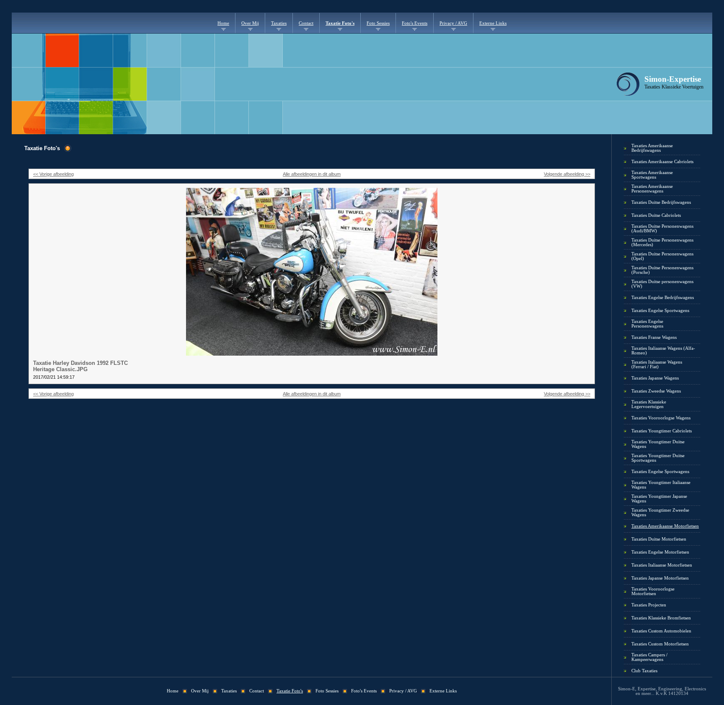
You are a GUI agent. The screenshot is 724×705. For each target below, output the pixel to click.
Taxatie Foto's (340, 23)
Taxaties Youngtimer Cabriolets (661, 431)
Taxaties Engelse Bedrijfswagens (662, 297)
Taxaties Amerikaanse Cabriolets (662, 161)
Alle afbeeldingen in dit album (312, 174)
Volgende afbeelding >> (567, 174)
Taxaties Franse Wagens (654, 337)
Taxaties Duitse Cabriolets (656, 215)
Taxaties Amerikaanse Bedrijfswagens (652, 148)
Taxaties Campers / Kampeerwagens (649, 657)
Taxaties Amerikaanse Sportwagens (652, 175)
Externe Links (493, 23)
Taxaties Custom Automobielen (661, 631)
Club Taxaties (644, 671)
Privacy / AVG (453, 23)
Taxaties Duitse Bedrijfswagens (661, 202)
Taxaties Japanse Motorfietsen (660, 578)
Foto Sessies (378, 23)
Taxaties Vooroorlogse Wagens (660, 418)
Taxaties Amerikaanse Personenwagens (652, 188)
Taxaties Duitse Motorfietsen (658, 539)
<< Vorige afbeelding (53, 174)
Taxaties (279, 23)
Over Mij (250, 23)
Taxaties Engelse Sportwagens (660, 310)
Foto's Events (414, 23)
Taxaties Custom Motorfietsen (660, 644)
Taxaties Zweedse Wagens (656, 391)
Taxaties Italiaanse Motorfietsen (661, 565)
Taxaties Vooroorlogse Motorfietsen (653, 591)
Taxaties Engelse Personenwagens (647, 323)
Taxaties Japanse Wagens (655, 378)
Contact (306, 23)
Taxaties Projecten (648, 605)
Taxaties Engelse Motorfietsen (660, 552)
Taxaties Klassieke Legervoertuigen (648, 404)
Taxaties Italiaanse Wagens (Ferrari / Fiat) (656, 364)
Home (223, 23)
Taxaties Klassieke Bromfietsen (661, 618)
